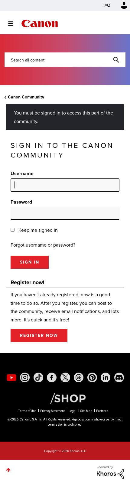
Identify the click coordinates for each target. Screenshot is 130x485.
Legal (72, 411)
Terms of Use (27, 411)
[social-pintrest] (92, 377)
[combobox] (65, 59)
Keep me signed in (38, 230)
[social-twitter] (65, 377)
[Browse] (13, 23)
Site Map (86, 411)
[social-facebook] (52, 377)
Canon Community (39, 23)
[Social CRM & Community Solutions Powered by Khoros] (110, 472)
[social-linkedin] (105, 377)
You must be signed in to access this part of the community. (63, 117)
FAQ (106, 5)
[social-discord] (119, 377)
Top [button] (8, 470)
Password (21, 201)
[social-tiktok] (38, 377)
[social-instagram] (25, 377)
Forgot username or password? (43, 244)
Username (22, 173)
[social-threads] (78, 377)
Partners (102, 411)
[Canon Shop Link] (65, 398)
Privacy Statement (52, 411)
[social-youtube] (11, 377)
